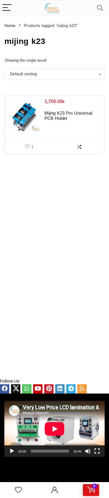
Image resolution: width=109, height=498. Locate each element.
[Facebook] (4, 389)
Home (9, 25)
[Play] (12, 451)
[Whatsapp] (26, 389)
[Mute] (88, 451)
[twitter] (15, 389)
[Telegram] (71, 389)
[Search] (100, 8)
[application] (54, 429)
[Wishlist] (18, 490)
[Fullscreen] (97, 451)
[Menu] (7, 8)
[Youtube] (37, 389)
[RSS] (82, 389)
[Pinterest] (48, 389)
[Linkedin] (60, 389)
